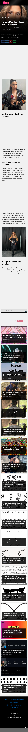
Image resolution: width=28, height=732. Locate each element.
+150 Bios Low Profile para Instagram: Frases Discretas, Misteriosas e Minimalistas (11, 355)
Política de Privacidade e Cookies (14, 700)
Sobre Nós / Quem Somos (14, 705)
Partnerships (14, 708)
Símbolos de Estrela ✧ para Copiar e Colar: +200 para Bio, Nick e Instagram (13, 687)
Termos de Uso (14, 702)
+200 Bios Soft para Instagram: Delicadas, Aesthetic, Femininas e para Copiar (13, 337)
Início (2, 18)
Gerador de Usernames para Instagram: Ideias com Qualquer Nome (12, 632)
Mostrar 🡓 (20, 320)
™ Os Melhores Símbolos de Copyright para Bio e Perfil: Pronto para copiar (13, 484)
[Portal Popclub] (6, 2)
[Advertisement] (14, 62)
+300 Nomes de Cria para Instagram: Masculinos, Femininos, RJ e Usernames (14, 466)
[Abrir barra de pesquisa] (20, 2)
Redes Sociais (8, 18)
